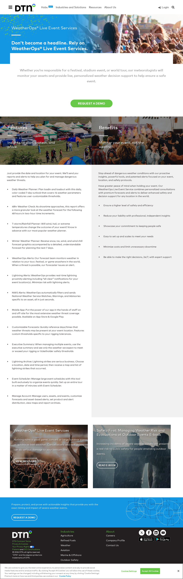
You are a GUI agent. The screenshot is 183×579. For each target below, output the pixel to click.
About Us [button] (110, 7)
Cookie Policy (65, 576)
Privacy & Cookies (20, 544)
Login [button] (165, 7)
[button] (10, 7)
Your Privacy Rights (21, 546)
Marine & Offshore (71, 555)
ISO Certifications (32, 549)
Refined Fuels (68, 540)
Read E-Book (107, 465)
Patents (15, 549)
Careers (110, 535)
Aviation (65, 550)
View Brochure (26, 461)
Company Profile (115, 540)
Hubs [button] (46, 7)
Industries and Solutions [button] (71, 7)
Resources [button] (95, 7)
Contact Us (112, 545)
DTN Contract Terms (21, 541)
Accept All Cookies (150, 571)
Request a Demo (91, 103)
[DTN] (22, 535)
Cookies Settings (129, 571)
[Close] (178, 571)
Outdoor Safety (69, 560)
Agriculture (67, 535)
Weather (65, 545)
